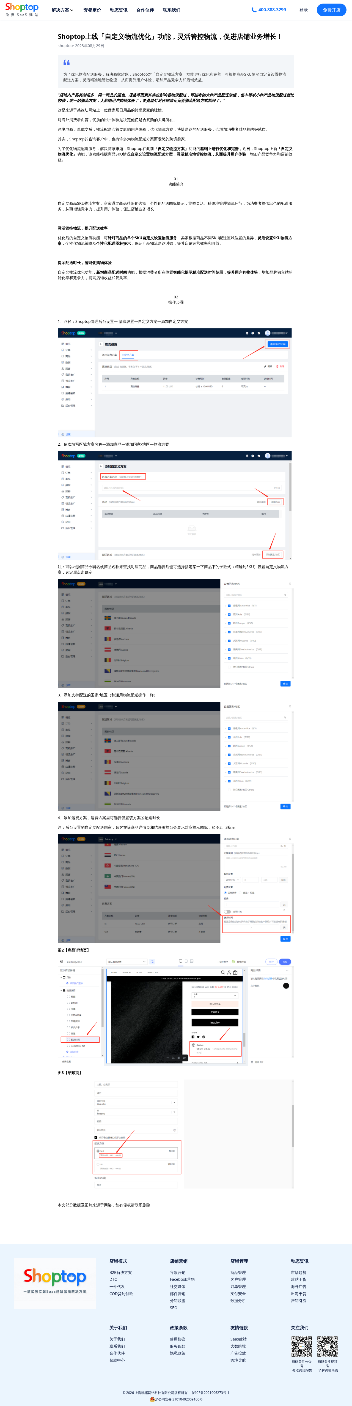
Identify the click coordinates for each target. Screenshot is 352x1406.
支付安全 (238, 1293)
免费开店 (331, 10)
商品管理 (238, 1272)
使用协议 (177, 1339)
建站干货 (298, 1279)
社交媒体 (177, 1286)
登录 (303, 10)
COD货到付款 (121, 1293)
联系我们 (171, 10)
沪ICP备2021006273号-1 (210, 1392)
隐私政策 (177, 1353)
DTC (113, 1279)
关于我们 (117, 1339)
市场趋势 (298, 1272)
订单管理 (238, 1286)
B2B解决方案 (120, 1272)
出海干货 (298, 1293)
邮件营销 (177, 1293)
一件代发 (117, 1286)
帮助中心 (117, 1360)
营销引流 (298, 1300)
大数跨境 (238, 1346)
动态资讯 (119, 10)
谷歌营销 (177, 1272)
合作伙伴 (145, 10)
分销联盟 (177, 1300)
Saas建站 (238, 1339)
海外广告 (298, 1286)
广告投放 (238, 1353)
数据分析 (238, 1300)
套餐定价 (92, 10)
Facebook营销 (182, 1279)
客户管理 (238, 1279)
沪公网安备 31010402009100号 (179, 1399)
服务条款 (177, 1346)
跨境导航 (238, 1360)
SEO (173, 1307)
